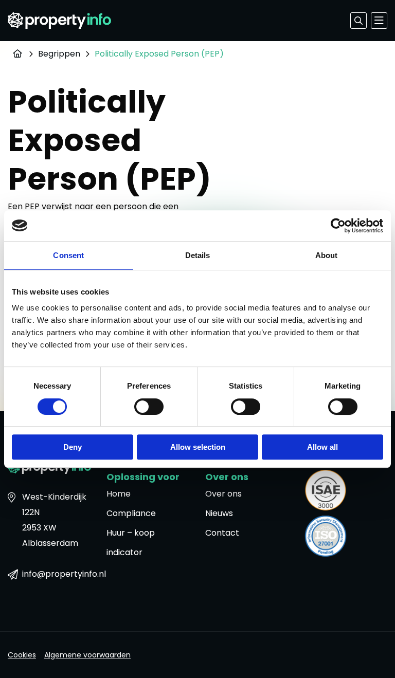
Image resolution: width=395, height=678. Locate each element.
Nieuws (219, 513)
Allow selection (197, 447)
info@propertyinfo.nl (56, 574)
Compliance (131, 513)
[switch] (149, 406)
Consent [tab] (68, 255)
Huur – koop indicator (130, 542)
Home (118, 494)
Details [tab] (197, 255)
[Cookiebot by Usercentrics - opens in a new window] (338, 225)
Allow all (322, 447)
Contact (222, 533)
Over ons (223, 494)
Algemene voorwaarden (87, 655)
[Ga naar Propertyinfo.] (16, 53)
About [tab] (326, 255)
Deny (72, 447)
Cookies (22, 655)
